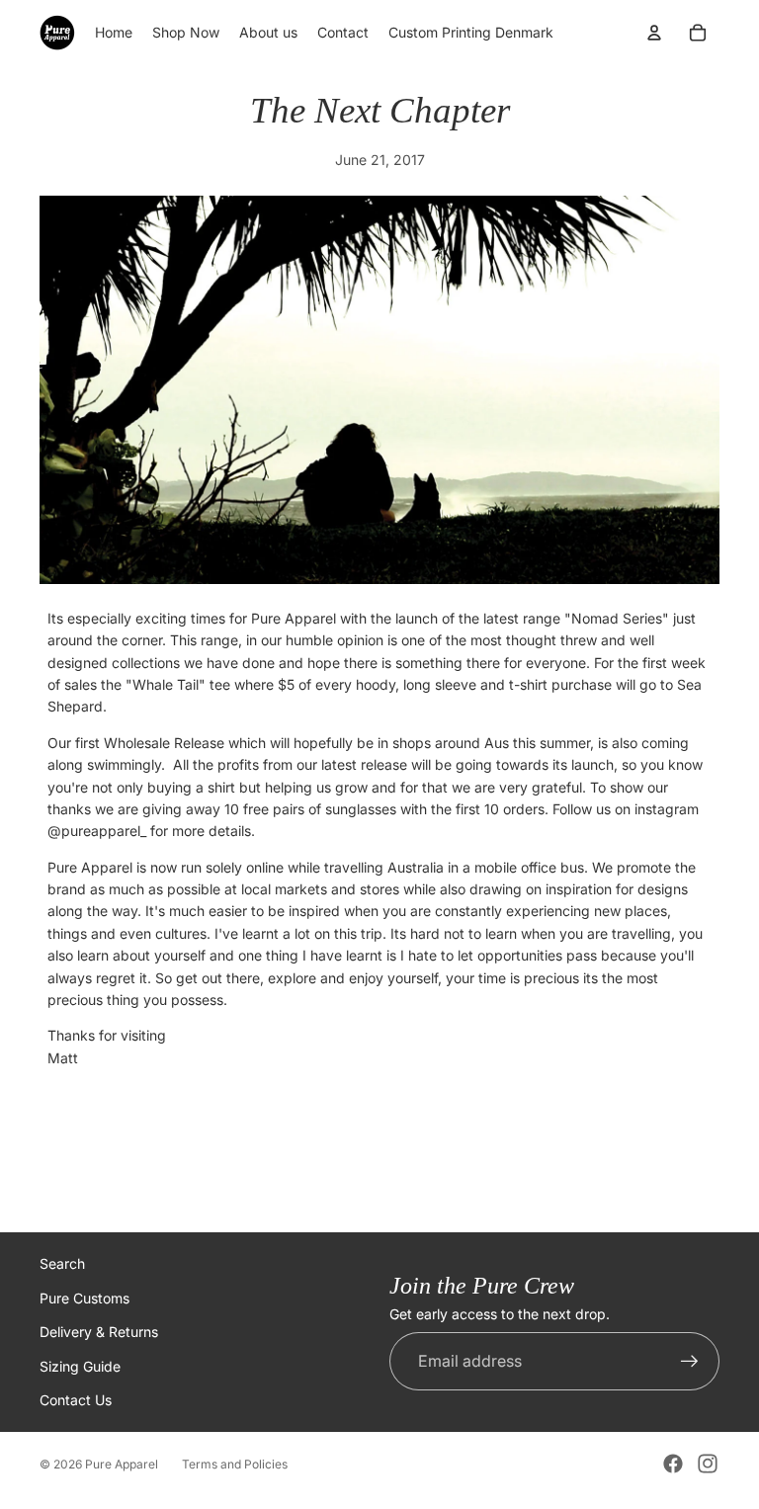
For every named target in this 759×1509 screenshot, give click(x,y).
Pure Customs (84, 1298)
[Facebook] (673, 1463)
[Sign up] (690, 1362)
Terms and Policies (235, 1464)
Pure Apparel (121, 1464)
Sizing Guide (80, 1366)
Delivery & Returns (99, 1331)
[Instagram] (707, 1463)
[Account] (654, 32)
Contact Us (76, 1399)
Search (62, 1263)
